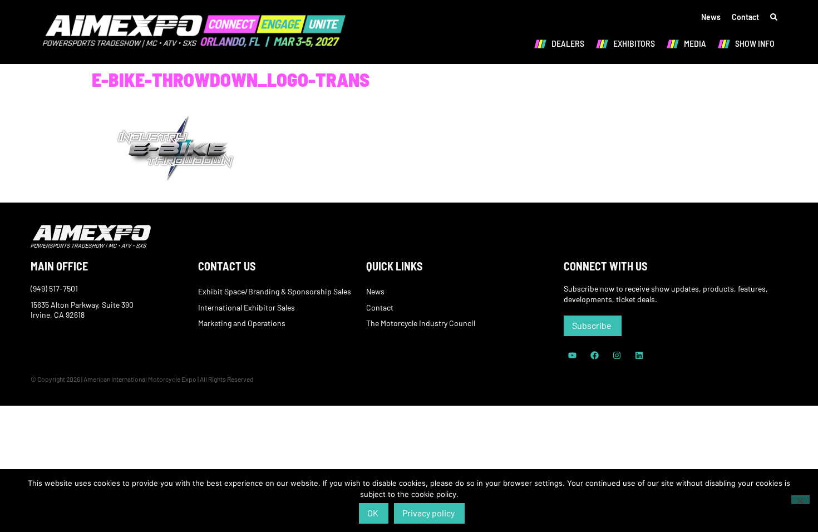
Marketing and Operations (241, 323)
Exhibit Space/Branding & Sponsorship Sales (274, 291)
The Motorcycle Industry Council (420, 323)
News (711, 17)
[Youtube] (572, 355)
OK (372, 513)
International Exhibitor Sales (246, 307)
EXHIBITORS (634, 43)
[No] (800, 499)
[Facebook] (594, 355)
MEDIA (695, 43)
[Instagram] (616, 355)
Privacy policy (428, 513)
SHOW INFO (755, 43)
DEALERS (567, 43)
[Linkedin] (638, 355)
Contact (745, 17)
